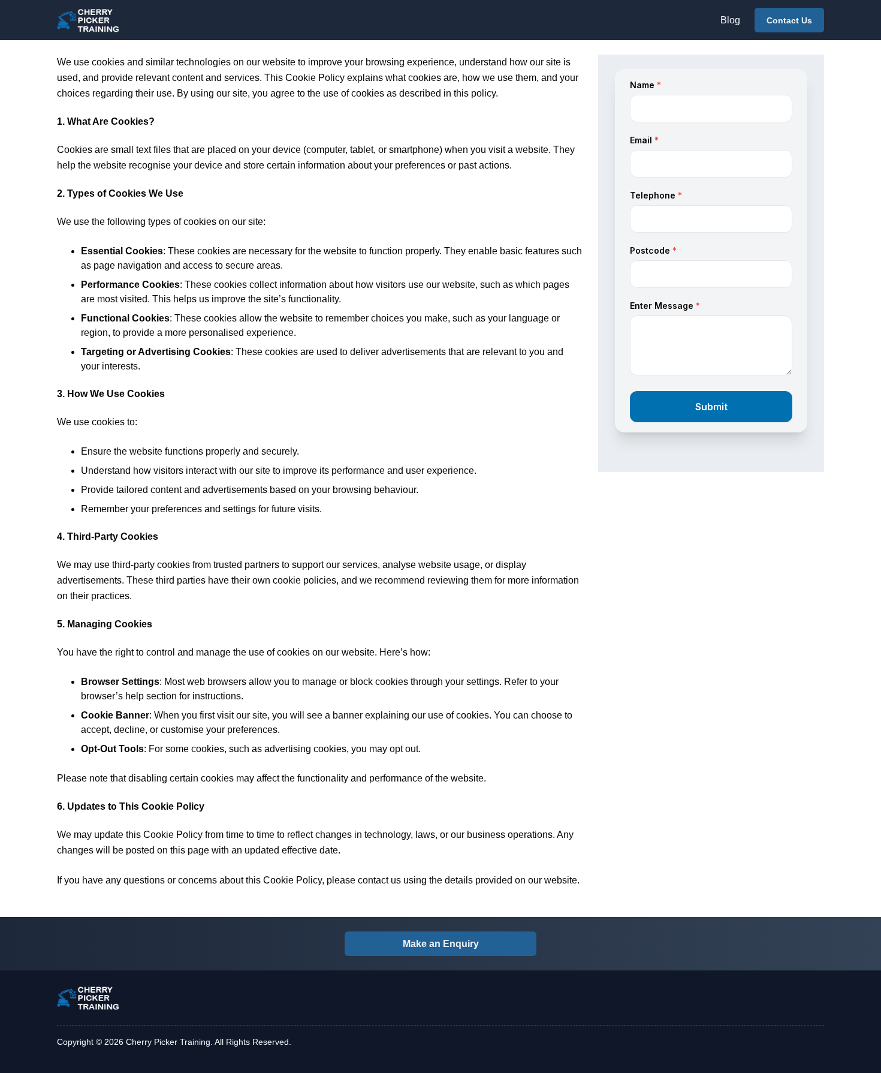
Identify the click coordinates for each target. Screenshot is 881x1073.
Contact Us (789, 20)
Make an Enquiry (441, 944)
